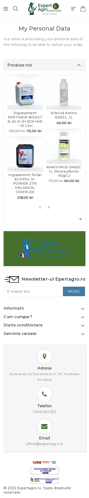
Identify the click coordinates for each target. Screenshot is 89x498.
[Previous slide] (40, 207)
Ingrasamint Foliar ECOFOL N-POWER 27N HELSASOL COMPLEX (25, 183)
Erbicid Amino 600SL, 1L (64, 115)
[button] (15, 8)
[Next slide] (49, 207)
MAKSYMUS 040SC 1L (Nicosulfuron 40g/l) (64, 171)
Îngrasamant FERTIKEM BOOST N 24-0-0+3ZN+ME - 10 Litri (25, 119)
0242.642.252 (44, 412)
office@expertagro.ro (44, 444)
